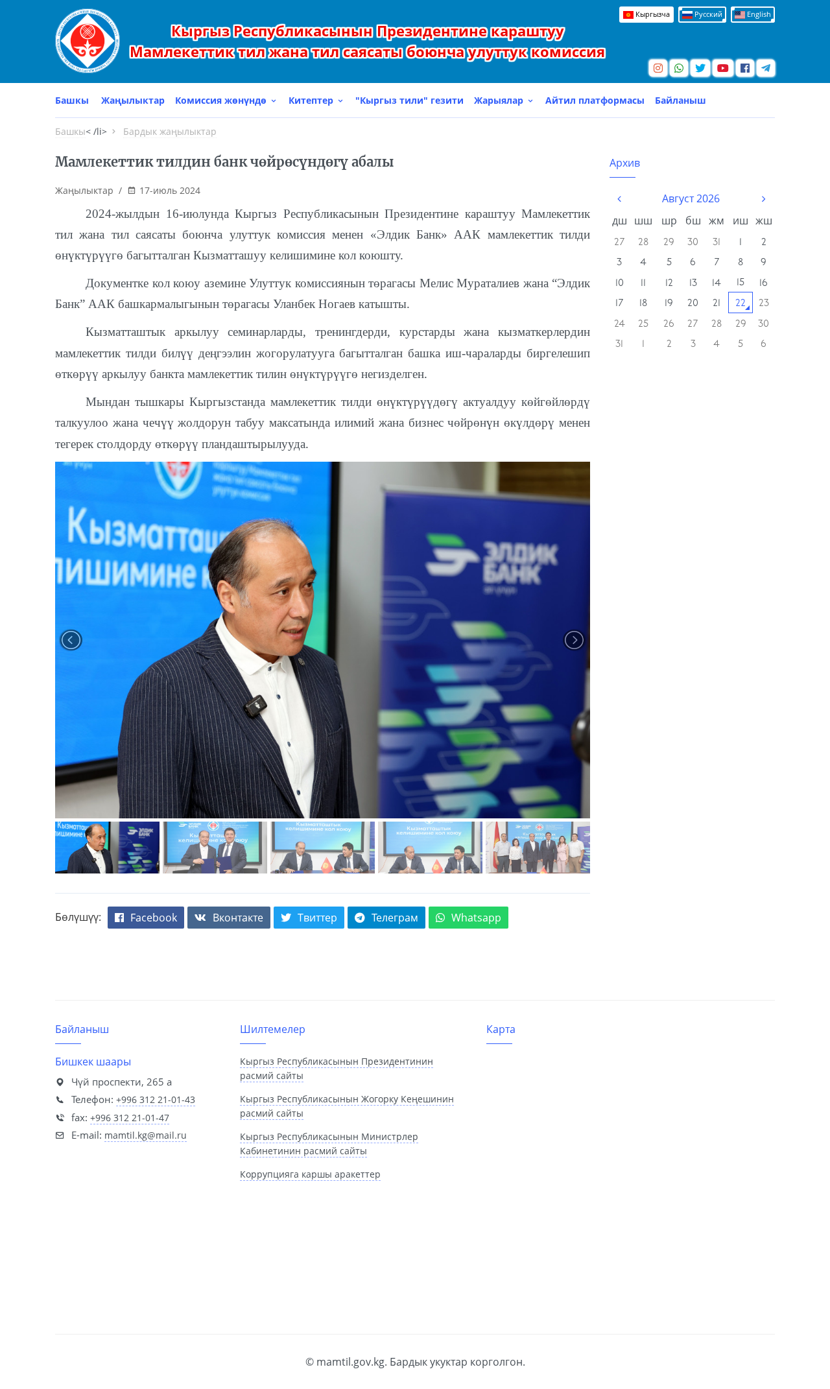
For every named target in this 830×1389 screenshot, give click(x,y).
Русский (707, 14)
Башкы (72, 100)
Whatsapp (476, 917)
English (758, 14)
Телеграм (395, 917)
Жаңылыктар (133, 100)
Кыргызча (652, 14)
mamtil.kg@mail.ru (145, 1135)
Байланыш (680, 100)
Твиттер (317, 917)
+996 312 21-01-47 (129, 1117)
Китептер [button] (312, 100)
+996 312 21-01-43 (155, 1099)
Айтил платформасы (595, 100)
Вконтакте (238, 917)
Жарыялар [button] (500, 100)
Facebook (153, 917)
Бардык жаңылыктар (170, 131)
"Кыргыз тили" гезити (409, 100)
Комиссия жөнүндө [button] (222, 100)
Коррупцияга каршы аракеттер (310, 1174)
